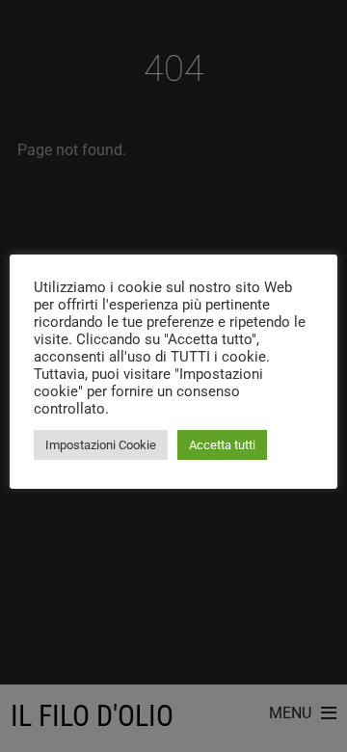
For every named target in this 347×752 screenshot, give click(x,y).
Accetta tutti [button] (222, 445)
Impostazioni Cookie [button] (100, 445)
